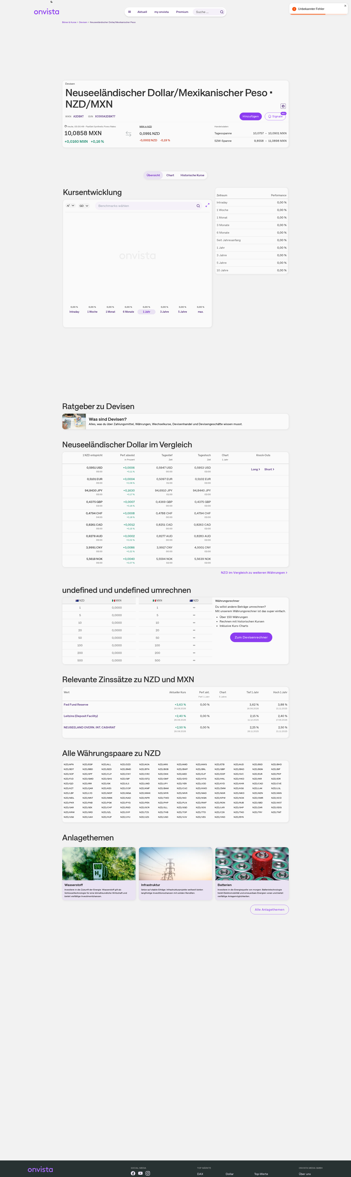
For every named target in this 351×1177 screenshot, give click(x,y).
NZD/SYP (125, 812)
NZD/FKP (276, 774)
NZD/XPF (87, 774)
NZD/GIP (125, 778)
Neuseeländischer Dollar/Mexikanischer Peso (113, 22)
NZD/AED (182, 774)
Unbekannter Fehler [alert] (311, 8)
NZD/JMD (144, 783)
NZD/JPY (163, 783)
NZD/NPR (144, 797)
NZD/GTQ (144, 778)
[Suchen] (222, 12)
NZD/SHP (239, 807)
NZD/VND (220, 817)
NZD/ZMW (220, 788)
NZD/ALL (106, 764)
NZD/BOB (163, 769)
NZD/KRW (69, 812)
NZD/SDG (276, 807)
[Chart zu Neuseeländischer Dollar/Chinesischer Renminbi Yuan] (225, 548)
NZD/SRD (88, 812)
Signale (277, 116)
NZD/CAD (257, 783)
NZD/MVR (182, 793)
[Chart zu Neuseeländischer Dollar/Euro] (225, 480)
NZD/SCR (144, 807)
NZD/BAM (163, 788)
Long (254, 469)
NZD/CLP (107, 774)
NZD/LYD (87, 793)
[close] (345, 5)
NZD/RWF (201, 802)
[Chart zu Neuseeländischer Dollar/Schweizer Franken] (225, 514)
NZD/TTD (201, 812)
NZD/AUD (239, 764)
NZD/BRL (201, 769)
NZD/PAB (87, 802)
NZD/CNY (125, 774)
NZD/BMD (125, 769)
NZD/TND (239, 812)
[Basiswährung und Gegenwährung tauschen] (129, 134)
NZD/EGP (88, 764)
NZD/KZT (69, 788)
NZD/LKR (220, 807)
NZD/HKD (239, 778)
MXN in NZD (145, 126)
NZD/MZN (257, 793)
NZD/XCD (276, 797)
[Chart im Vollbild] (207, 205)
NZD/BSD (257, 764)
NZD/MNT (88, 797)
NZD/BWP (182, 769)
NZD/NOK (239, 797)
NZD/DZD (125, 764)
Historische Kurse (192, 175)
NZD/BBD (88, 769)
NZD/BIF (275, 769)
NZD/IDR (276, 778)
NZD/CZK (220, 812)
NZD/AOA (144, 764)
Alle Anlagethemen (269, 909)
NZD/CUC (182, 788)
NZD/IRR (87, 783)
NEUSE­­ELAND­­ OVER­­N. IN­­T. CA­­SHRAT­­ (89, 727)
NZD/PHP (163, 802)
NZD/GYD (182, 778)
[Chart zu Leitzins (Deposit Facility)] (222, 717)
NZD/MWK (145, 793)
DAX (200, 1174)
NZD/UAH (88, 817)
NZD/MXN (276, 793)
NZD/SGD (182, 807)
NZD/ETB (219, 764)
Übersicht (153, 175)
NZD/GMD (88, 778)
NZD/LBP (69, 793)
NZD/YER (182, 783)
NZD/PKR (69, 802)
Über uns (305, 1174)
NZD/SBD (257, 802)
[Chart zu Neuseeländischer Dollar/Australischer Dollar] (225, 537)
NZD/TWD (163, 797)
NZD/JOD (201, 783)
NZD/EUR (257, 774)
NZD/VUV (182, 817)
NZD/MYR (163, 793)
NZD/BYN (239, 817)
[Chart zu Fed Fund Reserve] (222, 705)
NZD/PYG (125, 802)
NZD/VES (201, 817)
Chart (170, 175)
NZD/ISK (106, 783)
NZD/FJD (69, 778)
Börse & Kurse (69, 22)
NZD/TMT (276, 812)
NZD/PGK (107, 802)
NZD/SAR (69, 807)
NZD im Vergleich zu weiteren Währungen (253, 572)
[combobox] (148, 206)
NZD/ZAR (257, 807)
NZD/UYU (125, 817)
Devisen (83, 22)
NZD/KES (106, 788)
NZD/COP (125, 788)
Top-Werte (261, 1174)
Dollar (230, 1174)
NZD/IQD (68, 783)
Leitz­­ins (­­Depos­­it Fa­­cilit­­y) (81, 716)
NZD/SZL (106, 812)
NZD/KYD (220, 783)
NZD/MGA (125, 793)
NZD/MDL (69, 797)
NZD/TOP (182, 812)
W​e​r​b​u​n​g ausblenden (207, 50)
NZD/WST (276, 802)
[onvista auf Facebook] (133, 1174)
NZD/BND (239, 769)
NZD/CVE (276, 783)
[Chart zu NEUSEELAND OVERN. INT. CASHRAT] (222, 728)
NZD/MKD (239, 793)
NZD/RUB (239, 802)
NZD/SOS (201, 807)
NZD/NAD (125, 797)
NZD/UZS (144, 817)
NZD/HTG (201, 778)
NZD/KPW (220, 797)
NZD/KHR (239, 783)
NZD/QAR (88, 788)
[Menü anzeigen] (129, 12)
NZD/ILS (124, 783)
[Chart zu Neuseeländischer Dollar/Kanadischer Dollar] (225, 525)
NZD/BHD (276, 764)
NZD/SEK (87, 807)
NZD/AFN (69, 764)
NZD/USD (163, 817)
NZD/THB (163, 812)
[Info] (70, 205)
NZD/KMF (144, 788)
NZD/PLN (182, 802)
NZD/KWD (201, 788)
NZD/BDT (69, 769)
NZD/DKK (163, 774)
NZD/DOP (220, 774)
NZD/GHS (107, 778)
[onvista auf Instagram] (148, 1174)
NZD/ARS (163, 764)
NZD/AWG (201, 764)
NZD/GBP (220, 769)
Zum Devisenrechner (251, 637)
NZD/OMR (257, 797)
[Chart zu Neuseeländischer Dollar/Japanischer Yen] (225, 491)
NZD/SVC (239, 774)
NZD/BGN (257, 769)
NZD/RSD (125, 807)
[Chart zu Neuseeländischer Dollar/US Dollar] (225, 468)
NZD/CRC (144, 774)
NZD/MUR (220, 793)
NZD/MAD (201, 793)
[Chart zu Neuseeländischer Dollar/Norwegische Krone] (225, 560)
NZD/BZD (107, 769)
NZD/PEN (144, 802)
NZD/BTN (144, 769)
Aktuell (142, 12)
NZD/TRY (257, 812)
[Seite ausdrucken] (283, 106)
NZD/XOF (69, 774)
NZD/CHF (107, 807)
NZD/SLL (163, 807)
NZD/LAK (257, 788)
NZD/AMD (182, 764)
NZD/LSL (276, 788)
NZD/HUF (107, 817)
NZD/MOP (107, 793)
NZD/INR (257, 778)
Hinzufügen (251, 116)
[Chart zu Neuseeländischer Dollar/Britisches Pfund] (225, 503)
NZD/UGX (69, 817)
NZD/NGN (201, 797)
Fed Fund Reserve (76, 704)
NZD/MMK (107, 797)
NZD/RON (220, 802)
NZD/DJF (201, 774)
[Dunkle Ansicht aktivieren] (51, 1)
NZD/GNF (163, 778)
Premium (182, 12)
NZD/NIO (181, 797)
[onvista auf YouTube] (140, 1174)
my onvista (162, 12)
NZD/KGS (239, 788)
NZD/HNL (220, 778)
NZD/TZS (144, 812)
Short (268, 469)
